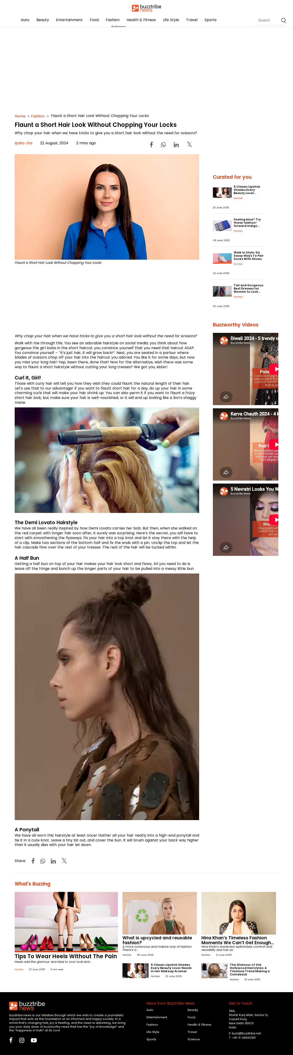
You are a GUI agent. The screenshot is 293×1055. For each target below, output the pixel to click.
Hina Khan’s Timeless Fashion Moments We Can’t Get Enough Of (236, 943)
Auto (25, 19)
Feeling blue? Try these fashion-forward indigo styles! (247, 224)
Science (118, 27)
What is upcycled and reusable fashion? (157, 940)
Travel (192, 19)
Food (94, 19)
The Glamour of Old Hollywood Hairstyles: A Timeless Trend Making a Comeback (250, 969)
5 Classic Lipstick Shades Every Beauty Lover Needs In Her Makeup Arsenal (247, 193)
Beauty (42, 19)
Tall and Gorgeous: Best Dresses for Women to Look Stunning (249, 290)
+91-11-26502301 (244, 1038)
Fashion (112, 19)
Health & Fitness (141, 19)
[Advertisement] (146, 69)
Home (20, 116)
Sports (211, 19)
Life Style (171, 19)
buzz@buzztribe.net (246, 1033)
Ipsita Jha (23, 143)
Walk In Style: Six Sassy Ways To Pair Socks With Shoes (249, 256)
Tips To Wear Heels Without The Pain (66, 956)
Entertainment (69, 19)
